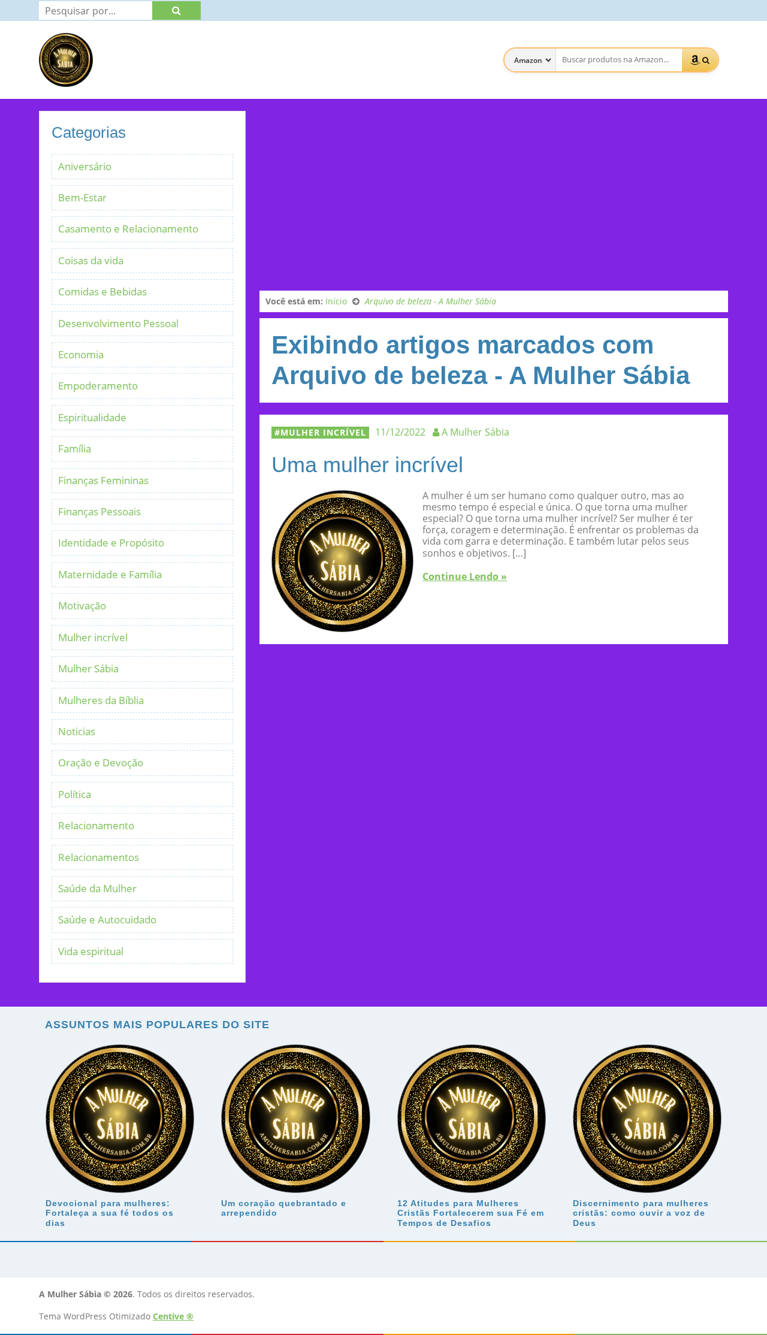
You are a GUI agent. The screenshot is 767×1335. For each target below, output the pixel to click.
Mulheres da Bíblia (101, 700)
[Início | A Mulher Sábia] (66, 80)
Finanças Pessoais (99, 511)
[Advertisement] (493, 195)
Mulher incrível (323, 432)
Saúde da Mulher (97, 888)
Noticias (76, 731)
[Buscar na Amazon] (700, 60)
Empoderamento (98, 385)
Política (74, 794)
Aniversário (84, 166)
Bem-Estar (82, 197)
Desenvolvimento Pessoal (118, 323)
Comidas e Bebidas (102, 291)
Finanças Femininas (103, 480)
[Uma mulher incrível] (342, 626)
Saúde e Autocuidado (107, 919)
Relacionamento (96, 825)
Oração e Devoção (100, 762)
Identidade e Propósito (111, 542)
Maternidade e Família (110, 574)
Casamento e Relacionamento (128, 228)
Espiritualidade (92, 417)
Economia (81, 354)
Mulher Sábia (88, 668)
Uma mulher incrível (367, 464)
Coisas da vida (90, 260)
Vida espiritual (90, 951)
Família (74, 448)
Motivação (82, 605)
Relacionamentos (98, 857)
